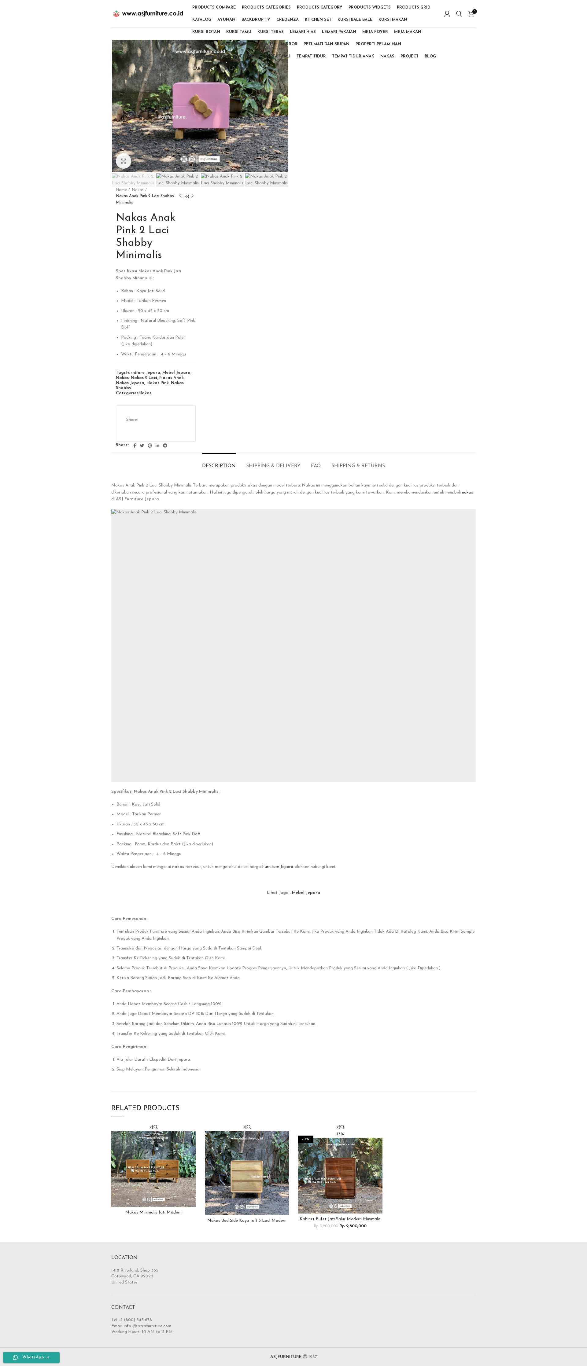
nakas (467, 492)
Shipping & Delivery (273, 466)
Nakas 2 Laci (144, 378)
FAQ (316, 466)
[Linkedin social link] (157, 446)
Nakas (138, 190)
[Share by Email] (178, 429)
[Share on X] (162, 415)
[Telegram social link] (165, 446)
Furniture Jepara (143, 372)
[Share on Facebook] (147, 415)
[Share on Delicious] (148, 429)
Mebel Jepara (176, 372)
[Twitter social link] (142, 446)
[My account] (447, 14)
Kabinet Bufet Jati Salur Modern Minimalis (340, 1219)
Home (121, 190)
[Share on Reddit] (133, 429)
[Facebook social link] (134, 446)
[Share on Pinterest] (177, 415)
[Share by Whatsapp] (163, 429)
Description (219, 466)
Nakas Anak (171, 378)
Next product (193, 196)
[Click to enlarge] (123, 161)
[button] (340, 1174)
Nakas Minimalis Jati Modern (153, 1212)
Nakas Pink (157, 383)
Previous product (180, 196)
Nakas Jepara (130, 383)
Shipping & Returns (358, 466)
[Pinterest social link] (150, 446)
